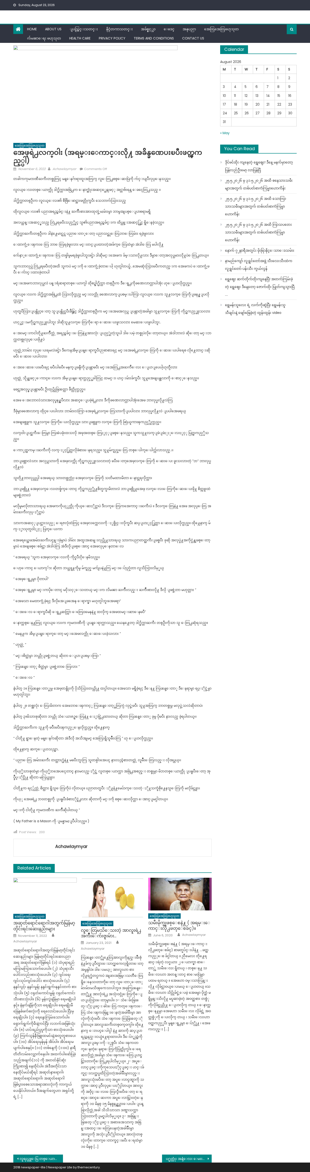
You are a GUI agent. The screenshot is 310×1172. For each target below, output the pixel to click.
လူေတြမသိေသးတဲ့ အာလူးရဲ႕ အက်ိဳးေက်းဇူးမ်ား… (111, 933)
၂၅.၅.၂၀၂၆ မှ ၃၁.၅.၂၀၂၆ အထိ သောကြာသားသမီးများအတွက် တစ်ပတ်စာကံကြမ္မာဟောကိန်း (255, 206)
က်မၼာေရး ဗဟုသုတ (44, 38)
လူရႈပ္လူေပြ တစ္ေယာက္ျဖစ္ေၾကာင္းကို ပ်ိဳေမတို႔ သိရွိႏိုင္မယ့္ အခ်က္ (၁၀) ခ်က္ (41, 1158)
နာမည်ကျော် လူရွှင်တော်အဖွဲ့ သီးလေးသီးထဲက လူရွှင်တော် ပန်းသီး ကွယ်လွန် (258, 264)
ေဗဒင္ (169, 29)
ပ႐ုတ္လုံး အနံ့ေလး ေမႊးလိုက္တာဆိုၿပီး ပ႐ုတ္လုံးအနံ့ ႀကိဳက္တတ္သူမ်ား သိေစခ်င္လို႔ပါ (189, 1158)
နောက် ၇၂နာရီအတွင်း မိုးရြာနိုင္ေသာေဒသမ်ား (259, 250)
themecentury (89, 1167)
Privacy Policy (112, 38)
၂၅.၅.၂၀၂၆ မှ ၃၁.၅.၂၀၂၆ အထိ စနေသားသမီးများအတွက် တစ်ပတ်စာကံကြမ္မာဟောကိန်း (259, 184)
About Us (53, 29)
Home (32, 29)
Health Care (80, 38)
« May (225, 133)
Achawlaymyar (64, 169)
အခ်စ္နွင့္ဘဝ (148, 29)
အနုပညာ (189, 29)
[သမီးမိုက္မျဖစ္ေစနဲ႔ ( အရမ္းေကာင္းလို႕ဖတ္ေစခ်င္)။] (180, 894)
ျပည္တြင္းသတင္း (84, 29)
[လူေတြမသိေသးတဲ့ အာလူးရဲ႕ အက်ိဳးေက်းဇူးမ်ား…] (112, 898)
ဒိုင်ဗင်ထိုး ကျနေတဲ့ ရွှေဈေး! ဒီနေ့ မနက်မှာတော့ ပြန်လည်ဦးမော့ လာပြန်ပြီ (259, 166)
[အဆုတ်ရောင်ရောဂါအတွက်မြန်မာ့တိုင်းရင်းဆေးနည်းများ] (45, 894)
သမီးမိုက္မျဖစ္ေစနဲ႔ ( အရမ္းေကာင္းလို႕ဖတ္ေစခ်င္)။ (179, 925)
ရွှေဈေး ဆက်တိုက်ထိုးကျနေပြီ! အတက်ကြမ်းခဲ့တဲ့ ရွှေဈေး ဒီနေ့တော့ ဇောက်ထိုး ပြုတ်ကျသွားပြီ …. (259, 287)
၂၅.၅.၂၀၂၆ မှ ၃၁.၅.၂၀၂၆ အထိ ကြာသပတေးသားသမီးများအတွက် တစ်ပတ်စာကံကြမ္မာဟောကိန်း (258, 232)
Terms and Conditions (154, 38)
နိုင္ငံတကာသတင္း (119, 29)
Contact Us (193, 38)
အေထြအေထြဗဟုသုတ (221, 29)
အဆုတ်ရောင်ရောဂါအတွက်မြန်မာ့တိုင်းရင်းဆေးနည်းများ (44, 925)
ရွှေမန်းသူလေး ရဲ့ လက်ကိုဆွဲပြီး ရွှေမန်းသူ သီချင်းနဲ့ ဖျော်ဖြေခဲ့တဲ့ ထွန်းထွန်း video (255, 309)
